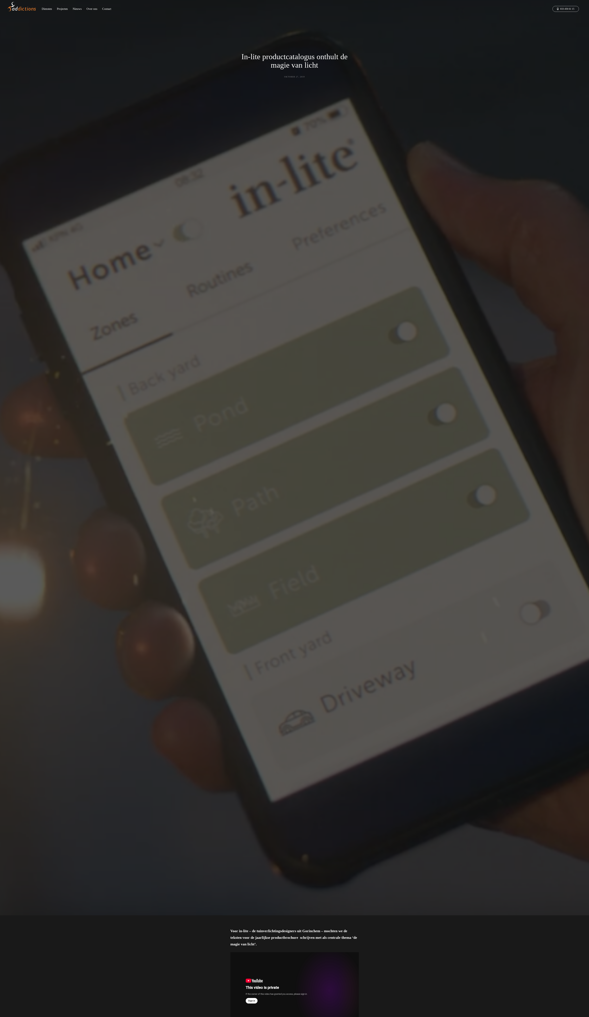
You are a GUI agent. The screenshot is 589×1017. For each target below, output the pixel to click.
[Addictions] (22, 7)
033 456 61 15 (567, 9)
